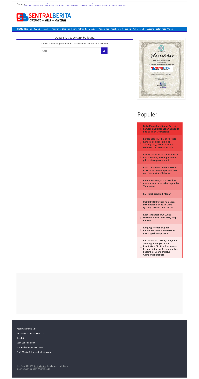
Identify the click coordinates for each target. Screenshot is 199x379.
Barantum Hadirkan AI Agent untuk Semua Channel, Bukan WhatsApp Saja (59, 4)
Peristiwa (56, 29)
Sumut (37, 29)
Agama (150, 29)
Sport (73, 29)
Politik (81, 29)
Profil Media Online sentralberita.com (33, 352)
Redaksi (20, 338)
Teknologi (127, 29)
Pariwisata (90, 29)
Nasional (28, 29)
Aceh (46, 29)
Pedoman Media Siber (26, 328)
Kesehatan (116, 29)
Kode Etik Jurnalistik (25, 342)
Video (170, 29)
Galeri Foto (161, 29)
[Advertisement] (99, 293)
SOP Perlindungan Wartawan (30, 347)
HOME (20, 29)
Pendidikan (104, 29)
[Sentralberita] (43, 11)
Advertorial (138, 29)
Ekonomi (66, 29)
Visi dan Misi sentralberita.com (30, 333)
